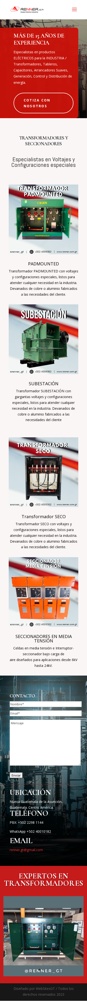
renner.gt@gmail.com (26, 849)
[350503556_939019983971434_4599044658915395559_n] (43, 975)
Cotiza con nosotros (37, 103)
